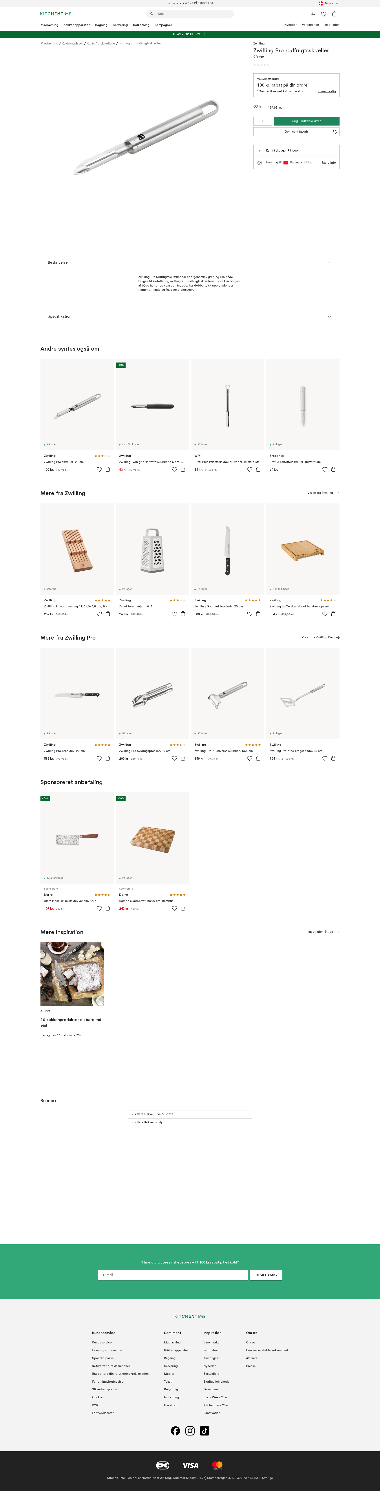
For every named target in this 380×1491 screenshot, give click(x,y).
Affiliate (252, 1358)
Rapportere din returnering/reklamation (120, 1374)
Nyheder (290, 24)
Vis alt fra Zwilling (320, 492)
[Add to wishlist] (99, 469)
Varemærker (310, 24)
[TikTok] (204, 1431)
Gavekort (170, 1405)
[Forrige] (55, 138)
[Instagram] (190, 1431)
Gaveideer (210, 1389)
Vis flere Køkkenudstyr (148, 1122)
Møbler (169, 1374)
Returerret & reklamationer (111, 1366)
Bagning (101, 25)
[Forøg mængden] (269, 121)
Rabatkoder (211, 1413)
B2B (95, 1405)
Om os (250, 1342)
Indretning (141, 25)
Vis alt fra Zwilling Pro (317, 637)
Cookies (98, 1397)
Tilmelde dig (327, 91)
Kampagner (163, 25)
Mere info (329, 162)
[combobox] (329, 3)
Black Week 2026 (215, 1397)
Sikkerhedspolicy (104, 1389)
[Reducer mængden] (256, 121)
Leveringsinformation (107, 1350)
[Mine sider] (313, 14)
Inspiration (332, 24)
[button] (261, 65)
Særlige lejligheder (217, 1381)
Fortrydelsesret (103, 1413)
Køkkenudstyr (72, 43)
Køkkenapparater (77, 25)
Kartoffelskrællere (101, 43)
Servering (120, 25)
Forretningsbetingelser (108, 1381)
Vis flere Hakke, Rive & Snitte (152, 1114)
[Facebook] (175, 1431)
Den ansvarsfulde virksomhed (267, 1350)
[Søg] (151, 14)
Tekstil (168, 1381)
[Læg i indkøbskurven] (107, 469)
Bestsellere (211, 1374)
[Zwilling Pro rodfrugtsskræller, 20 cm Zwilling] (146, 137)
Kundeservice (102, 1342)
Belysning (171, 1389)
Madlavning (49, 25)
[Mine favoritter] (323, 14)
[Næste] (236, 138)
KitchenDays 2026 (216, 1405)
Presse (251, 1366)
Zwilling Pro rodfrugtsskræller (140, 43)
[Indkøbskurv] (334, 14)
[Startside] (55, 13)
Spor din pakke (103, 1358)
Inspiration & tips (320, 931)
